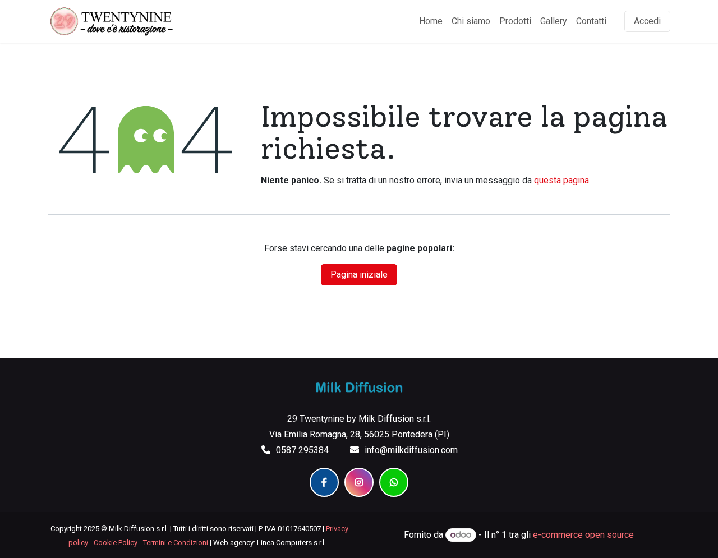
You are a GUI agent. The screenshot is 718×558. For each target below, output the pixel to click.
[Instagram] (359, 482)
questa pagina (561, 180)
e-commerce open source (583, 534)
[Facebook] (324, 482)
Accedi (647, 21)
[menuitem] (431, 21)
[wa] (393, 482)
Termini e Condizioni (175, 542)
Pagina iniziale (359, 274)
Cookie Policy (115, 542)
